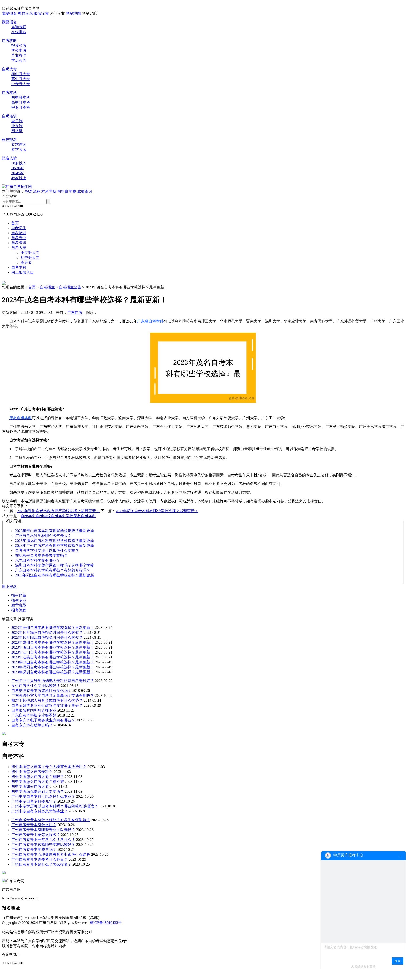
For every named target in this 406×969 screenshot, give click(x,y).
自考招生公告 (70, 287)
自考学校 (43, 516)
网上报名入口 (22, 272)
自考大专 (9, 69)
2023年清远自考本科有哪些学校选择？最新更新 (54, 541)
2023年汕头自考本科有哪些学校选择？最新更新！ (52, 657)
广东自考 (74, 313)
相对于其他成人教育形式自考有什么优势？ (47, 700)
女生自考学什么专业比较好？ (35, 686)
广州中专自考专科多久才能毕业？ (39, 811)
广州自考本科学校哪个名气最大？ (43, 536)
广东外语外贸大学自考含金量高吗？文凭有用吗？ (52, 695)
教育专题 (25, 13)
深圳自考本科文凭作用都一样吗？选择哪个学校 (54, 565)
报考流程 (18, 610)
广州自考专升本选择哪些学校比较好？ (43, 845)
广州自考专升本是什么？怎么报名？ (41, 864)
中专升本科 (20, 107)
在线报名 (18, 32)
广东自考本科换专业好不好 (33, 715)
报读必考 (18, 45)
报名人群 (9, 158)
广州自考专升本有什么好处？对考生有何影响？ (50, 820)
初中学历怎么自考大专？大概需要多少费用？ (48, 767)
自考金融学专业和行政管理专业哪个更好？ (47, 705)
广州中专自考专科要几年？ (33, 801)
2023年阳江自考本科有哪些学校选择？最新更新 (54, 575)
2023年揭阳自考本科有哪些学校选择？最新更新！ (52, 667)
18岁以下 (18, 163)
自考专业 (18, 238)
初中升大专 (20, 74)
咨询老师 (18, 27)
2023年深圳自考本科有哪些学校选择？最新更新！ (52, 672)
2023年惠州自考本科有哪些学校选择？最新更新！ (52, 642)
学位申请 (18, 50)
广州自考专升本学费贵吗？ (33, 849)
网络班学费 (66, 191)
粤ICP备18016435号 (106, 923)
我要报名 (9, 13)
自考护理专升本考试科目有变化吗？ (41, 691)
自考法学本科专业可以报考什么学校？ (47, 550)
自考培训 (9, 116)
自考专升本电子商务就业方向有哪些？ (43, 720)
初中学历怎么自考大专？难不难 (37, 782)
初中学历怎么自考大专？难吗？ (37, 777)
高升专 (26, 262)
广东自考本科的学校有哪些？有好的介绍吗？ (52, 570)
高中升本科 (20, 102)
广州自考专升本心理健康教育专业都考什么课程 (50, 854)
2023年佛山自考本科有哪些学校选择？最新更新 (54, 531)
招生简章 (18, 595)
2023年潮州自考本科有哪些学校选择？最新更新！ (52, 628)
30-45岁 (17, 173)
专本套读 (18, 149)
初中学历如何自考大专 (30, 786)
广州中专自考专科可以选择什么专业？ (43, 796)
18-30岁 (17, 168)
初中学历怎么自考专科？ (32, 772)
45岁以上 (18, 178)
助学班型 (18, 605)
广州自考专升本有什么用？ (33, 825)
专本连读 (18, 144)
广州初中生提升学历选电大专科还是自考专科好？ (52, 681)
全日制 (17, 121)
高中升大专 (20, 79)
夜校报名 (9, 140)
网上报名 (9, 587)
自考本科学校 (62, 516)
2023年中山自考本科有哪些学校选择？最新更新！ (52, 662)
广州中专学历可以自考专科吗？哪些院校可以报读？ (54, 806)
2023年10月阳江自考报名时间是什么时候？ (47, 637)
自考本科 (9, 93)
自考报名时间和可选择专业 (33, 710)
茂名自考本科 (84, 516)
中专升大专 (20, 84)
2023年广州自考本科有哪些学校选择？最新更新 (54, 546)
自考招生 (18, 228)
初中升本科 (20, 97)
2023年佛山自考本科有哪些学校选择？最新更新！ (52, 647)
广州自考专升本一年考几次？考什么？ (43, 840)
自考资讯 (18, 243)
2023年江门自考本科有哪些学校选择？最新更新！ (52, 652)
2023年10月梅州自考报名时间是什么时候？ (47, 632)
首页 (15, 223)
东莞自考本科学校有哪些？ (37, 560)
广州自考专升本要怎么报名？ (35, 835)
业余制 (17, 126)
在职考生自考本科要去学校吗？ (41, 555)
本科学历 (48, 191)
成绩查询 (84, 191)
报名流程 (41, 13)
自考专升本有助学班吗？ (32, 725)
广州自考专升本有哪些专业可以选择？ (43, 830)
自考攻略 (9, 41)
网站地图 (73, 13)
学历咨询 (18, 60)
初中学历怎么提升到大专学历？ (37, 791)
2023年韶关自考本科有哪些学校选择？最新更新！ (157, 511)
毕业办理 (18, 55)
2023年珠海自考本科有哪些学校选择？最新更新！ (58, 511)
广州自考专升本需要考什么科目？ (39, 859)
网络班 (17, 131)
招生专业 (18, 600)
